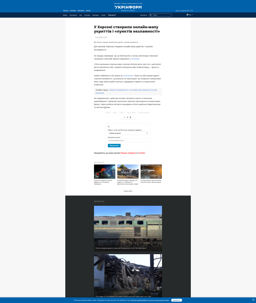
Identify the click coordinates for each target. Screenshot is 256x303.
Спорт (103, 15)
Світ (80, 15)
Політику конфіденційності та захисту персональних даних (150, 300)
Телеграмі (135, 59)
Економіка (73, 15)
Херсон (108, 112)
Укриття (122, 112)
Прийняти (176, 300)
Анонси (88, 10)
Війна (65, 15)
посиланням (128, 76)
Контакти (143, 15)
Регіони (87, 15)
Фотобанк (73, 10)
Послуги (65, 10)
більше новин (128, 191)
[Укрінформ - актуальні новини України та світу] (127, 7)
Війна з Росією (131, 112)
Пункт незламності (144, 112)
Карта (115, 112)
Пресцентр (81, 10)
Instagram (132, 153)
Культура (95, 15)
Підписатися (114, 145)
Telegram (123, 153)
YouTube (141, 153)
